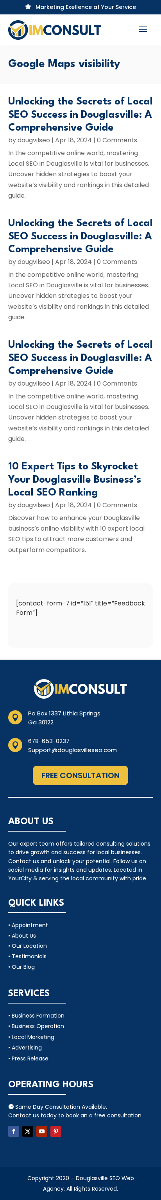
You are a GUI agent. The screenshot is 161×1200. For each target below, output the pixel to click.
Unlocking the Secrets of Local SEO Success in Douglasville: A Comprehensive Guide (80, 115)
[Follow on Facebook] (13, 1131)
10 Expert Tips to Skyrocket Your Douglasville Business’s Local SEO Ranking (74, 480)
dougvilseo (34, 140)
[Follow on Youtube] (41, 1131)
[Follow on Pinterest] (55, 1131)
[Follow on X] (27, 1131)
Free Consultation (80, 775)
